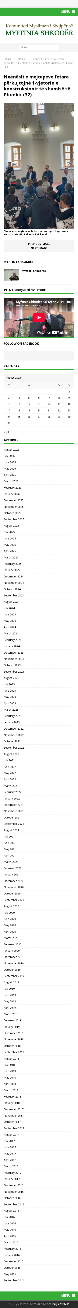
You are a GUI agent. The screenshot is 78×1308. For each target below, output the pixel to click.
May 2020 (10, 925)
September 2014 (14, 1280)
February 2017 (12, 1172)
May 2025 (10, 544)
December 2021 (13, 805)
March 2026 (11, 481)
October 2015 (12, 1267)
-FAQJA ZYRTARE (60, 1304)
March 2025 (11, 557)
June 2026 (10, 462)
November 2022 (14, 735)
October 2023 (12, 665)
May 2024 (10, 621)
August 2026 (11, 449)
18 (18, 410)
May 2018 (10, 1077)
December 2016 (13, 1185)
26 (28, 416)
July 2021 (9, 836)
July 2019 (9, 988)
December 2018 (13, 1033)
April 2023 (10, 703)
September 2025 (14, 519)
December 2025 (13, 500)
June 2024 (10, 614)
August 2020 (11, 906)
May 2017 (10, 1153)
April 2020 (10, 931)
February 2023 (12, 716)
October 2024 (12, 589)
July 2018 (9, 1065)
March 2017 (11, 1166)
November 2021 (14, 811)
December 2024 (13, 576)
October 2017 (12, 1122)
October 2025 (12, 513)
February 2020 (12, 944)
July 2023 (9, 684)
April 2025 (10, 551)
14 (49, 404)
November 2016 (14, 1191)
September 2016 (14, 1204)
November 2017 (14, 1115)
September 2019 (14, 976)
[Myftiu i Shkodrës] (11, 278)
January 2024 (12, 646)
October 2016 (12, 1198)
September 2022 (14, 747)
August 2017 (11, 1134)
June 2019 (10, 995)
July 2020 (9, 912)
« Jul (6, 432)
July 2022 (9, 760)
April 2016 (10, 1236)
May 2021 (10, 849)
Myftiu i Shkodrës (34, 271)
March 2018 (11, 1090)
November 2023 (14, 659)
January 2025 (12, 570)
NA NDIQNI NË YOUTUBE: (27, 290)
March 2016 (11, 1242)
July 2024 (9, 608)
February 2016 (12, 1248)
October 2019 (12, 969)
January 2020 (12, 950)
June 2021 (10, 843)
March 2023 (11, 709)
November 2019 (14, 963)
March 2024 (11, 633)
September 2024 (14, 595)
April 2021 (10, 855)
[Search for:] (39, 47)
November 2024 (14, 582)
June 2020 (10, 919)
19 (28, 410)
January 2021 (12, 874)
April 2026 (10, 475)
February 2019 (12, 1020)
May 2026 (10, 468)
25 (18, 416)
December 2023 (13, 652)
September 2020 (14, 900)
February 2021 (12, 868)
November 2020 (14, 887)
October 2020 (12, 893)
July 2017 (9, 1141)
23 (69, 410)
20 (39, 410)
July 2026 (9, 456)
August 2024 (11, 601)
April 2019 (10, 1007)
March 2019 (11, 1014)
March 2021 (11, 862)
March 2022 (11, 786)
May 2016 (10, 1229)
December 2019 (13, 957)
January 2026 (12, 494)
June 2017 (10, 1147)
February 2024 (12, 640)
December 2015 (13, 1261)
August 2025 (11, 525)
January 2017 (12, 1179)
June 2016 (10, 1223)
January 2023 (12, 722)
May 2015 (10, 1274)
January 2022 (12, 798)
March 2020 (11, 938)
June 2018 (10, 1071)
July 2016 (9, 1217)
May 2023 (10, 697)
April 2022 (10, 779)
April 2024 (10, 627)
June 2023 (10, 690)
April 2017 (10, 1160)
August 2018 (11, 1058)
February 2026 (12, 487)
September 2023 (14, 671)
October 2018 (12, 1046)
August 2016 (11, 1210)
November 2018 (14, 1039)
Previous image (39, 244)
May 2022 (10, 773)
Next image (39, 248)
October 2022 (12, 741)
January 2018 (12, 1103)
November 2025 (14, 506)
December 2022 (13, 728)
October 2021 (12, 817)
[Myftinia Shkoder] (39, 29)
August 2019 (11, 982)
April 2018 (10, 1084)
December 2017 (13, 1109)
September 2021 (14, 824)
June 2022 (10, 767)
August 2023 (11, 678)
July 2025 (9, 532)
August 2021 (11, 830)
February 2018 (12, 1096)
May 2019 (10, 1001)
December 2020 (13, 881)
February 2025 (12, 563)
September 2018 (14, 1052)
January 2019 (12, 1027)
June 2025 (10, 538)
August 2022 (11, 754)
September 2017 (14, 1128)
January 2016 (12, 1255)
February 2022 (12, 792)
